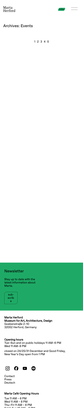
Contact (9, 376)
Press (8, 379)
